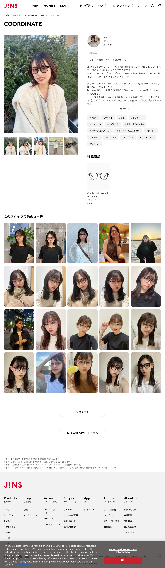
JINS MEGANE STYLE (34, 15)
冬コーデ (95, 144)
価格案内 (108, 527)
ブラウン (95, 137)
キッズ (7, 538)
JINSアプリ (89, 510)
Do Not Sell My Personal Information (123, 550)
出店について (130, 532)
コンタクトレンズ (122, 5)
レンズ (102, 5)
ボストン (151, 131)
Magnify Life (130, 510)
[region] (82, 554)
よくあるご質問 (71, 515)
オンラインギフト (112, 521)
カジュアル (96, 124)
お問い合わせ (70, 527)
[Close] (159, 554)
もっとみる (82, 411)
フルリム (109, 118)
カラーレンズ (147, 137)
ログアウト (49, 518)
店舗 (26, 510)
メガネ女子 (113, 124)
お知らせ (68, 510)
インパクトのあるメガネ (129, 131)
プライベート (138, 118)
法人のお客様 (130, 527)
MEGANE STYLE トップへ (82, 433)
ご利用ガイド (70, 521)
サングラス (86, 5)
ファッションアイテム (100, 131)
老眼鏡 (7, 532)
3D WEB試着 (110, 510)
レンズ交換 (109, 515)
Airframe (111, 137)
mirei (106, 37)
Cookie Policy (22, 565)
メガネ (94, 118)
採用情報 (128, 521)
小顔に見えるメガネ (135, 124)
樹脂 (122, 118)
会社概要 (128, 515)
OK (123, 560)
